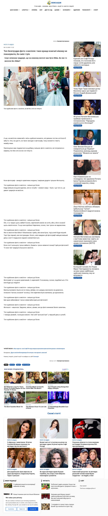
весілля (12, 364)
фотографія (26, 364)
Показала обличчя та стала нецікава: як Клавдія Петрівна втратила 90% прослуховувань (85, 444)
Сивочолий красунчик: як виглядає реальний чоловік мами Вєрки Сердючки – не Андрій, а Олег (84, 474)
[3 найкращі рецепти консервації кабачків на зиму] (8, 485)
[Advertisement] (54, 26)
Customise (11, 509)
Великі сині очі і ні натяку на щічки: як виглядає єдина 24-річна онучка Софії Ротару (53, 444)
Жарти (18, 364)
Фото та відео (9, 44)
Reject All (22, 509)
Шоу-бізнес (78, 67)
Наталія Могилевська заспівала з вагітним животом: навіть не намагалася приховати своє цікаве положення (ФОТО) (86, 240)
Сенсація (36, 356)
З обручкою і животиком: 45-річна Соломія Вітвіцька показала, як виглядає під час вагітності (19, 444)
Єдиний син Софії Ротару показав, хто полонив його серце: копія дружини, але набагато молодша (84, 62)
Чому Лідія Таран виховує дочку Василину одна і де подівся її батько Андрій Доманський (86, 91)
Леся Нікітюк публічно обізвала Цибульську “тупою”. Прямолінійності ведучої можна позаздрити (86, 210)
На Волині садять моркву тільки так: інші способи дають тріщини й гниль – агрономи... (64, 486)
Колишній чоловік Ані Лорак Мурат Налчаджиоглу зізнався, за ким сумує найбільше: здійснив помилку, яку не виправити (86, 271)
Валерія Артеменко (63, 41)
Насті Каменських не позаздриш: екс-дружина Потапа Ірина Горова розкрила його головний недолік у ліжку (87, 180)
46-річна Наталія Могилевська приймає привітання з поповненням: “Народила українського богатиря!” (86, 120)
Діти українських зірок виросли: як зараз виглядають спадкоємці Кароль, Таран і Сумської (21, 474)
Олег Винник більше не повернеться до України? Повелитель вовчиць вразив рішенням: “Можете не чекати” (86, 150)
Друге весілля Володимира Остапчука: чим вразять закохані (29, 352)
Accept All (33, 509)
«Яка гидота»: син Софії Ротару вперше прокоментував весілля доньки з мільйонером (39, 348)
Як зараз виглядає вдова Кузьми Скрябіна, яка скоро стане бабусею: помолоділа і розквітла (52, 474)
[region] (21, 504)
